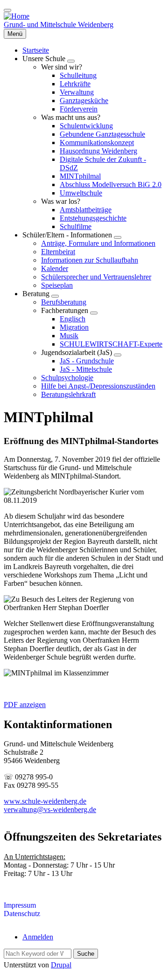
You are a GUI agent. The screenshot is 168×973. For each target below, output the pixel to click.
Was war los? (60, 201)
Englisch (72, 319)
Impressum (20, 905)
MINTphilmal (80, 176)
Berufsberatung (63, 302)
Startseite (35, 50)
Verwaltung (77, 92)
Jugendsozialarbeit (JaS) (77, 352)
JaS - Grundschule (87, 361)
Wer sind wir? (61, 67)
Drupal (61, 965)
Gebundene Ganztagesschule (102, 134)
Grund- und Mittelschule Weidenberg (58, 24)
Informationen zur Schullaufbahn (89, 260)
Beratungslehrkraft (68, 394)
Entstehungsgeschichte (93, 218)
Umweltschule (81, 193)
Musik (69, 336)
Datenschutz (22, 913)
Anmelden (37, 937)
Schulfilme (75, 226)
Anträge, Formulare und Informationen (98, 243)
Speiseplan (57, 285)
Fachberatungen (65, 310)
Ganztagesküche (84, 100)
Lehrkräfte (75, 84)
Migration (74, 327)
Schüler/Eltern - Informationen (68, 235)
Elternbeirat (58, 252)
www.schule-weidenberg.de (45, 801)
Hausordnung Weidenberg (98, 151)
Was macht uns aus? (70, 117)
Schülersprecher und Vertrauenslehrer (96, 277)
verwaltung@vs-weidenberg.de (50, 809)
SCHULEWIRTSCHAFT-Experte (111, 344)
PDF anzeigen (25, 705)
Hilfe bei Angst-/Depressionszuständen (98, 386)
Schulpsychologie (67, 378)
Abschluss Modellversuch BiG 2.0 (110, 184)
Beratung (36, 294)
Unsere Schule (44, 59)
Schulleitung (78, 75)
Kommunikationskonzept (97, 142)
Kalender (54, 268)
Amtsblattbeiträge (86, 210)
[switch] (7, 10)
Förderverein (79, 109)
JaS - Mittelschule (86, 369)
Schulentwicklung (86, 126)
